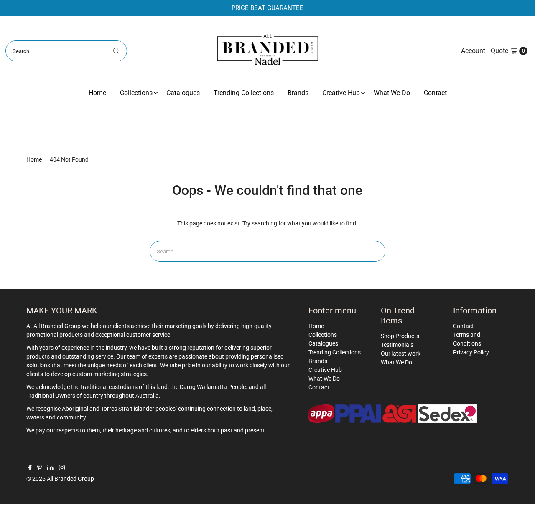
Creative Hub (341, 93)
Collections (136, 93)
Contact (435, 93)
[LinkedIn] (50, 468)
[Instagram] (62, 468)
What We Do (392, 93)
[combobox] (66, 50)
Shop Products (400, 336)
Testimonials (397, 344)
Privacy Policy (471, 352)
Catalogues (183, 93)
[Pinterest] (39, 468)
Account (473, 51)
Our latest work (400, 353)
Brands (298, 93)
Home (97, 93)
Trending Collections (244, 93)
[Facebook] (30, 468)
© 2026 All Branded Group (60, 478)
